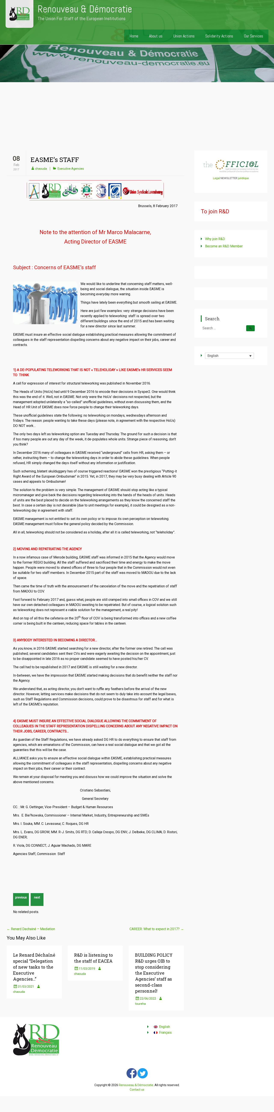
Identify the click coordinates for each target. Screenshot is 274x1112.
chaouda (41, 168)
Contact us (137, 1089)
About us (155, 36)
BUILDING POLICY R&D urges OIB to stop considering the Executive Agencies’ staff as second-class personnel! (154, 973)
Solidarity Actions (219, 36)
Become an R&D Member (224, 246)
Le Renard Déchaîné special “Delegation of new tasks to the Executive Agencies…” (34, 967)
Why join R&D (215, 239)
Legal (216, 178)
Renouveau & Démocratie (85, 9)
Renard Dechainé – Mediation (31, 929)
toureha (140, 1003)
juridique (243, 178)
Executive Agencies (71, 168)
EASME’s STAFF (54, 159)
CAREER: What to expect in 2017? (157, 929)
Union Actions (184, 36)
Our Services (253, 36)
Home (134, 36)
